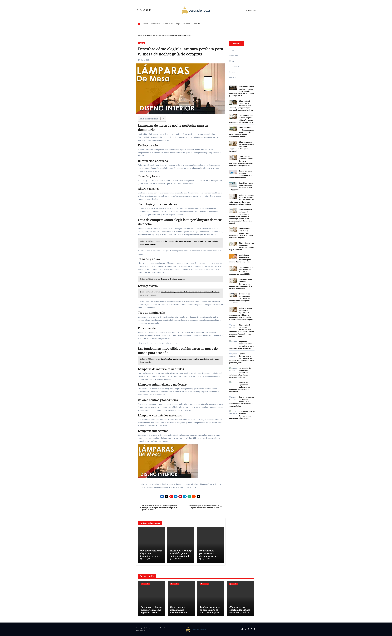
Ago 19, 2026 (176, 559)
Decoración (155, 24)
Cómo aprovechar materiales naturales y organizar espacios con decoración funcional (241, 146)
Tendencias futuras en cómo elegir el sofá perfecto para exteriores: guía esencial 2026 (210, 612)
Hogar (178, 24)
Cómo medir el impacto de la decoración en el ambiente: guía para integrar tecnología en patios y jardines (241, 105)
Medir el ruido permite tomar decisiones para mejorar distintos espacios (208, 556)
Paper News (164, 628)
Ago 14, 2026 (206, 559)
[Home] (139, 23)
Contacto (196, 24)
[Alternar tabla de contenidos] (161, 118)
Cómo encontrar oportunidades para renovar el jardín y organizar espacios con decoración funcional (241, 132)
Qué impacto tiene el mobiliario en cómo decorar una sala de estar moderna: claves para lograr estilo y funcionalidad (241, 199)
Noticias (186, 24)
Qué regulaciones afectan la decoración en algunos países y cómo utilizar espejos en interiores (240, 283)
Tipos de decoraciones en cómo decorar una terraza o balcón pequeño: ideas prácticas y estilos (241, 358)
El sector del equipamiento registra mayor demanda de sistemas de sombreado (239, 387)
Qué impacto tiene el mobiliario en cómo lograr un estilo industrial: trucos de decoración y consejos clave (241, 91)
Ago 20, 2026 (147, 559)
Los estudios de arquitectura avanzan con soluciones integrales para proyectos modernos (240, 372)
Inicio (145, 24)
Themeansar (140, 631)
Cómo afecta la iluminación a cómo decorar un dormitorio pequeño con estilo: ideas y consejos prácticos (241, 160)
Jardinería (233, 584)
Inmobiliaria (168, 24)
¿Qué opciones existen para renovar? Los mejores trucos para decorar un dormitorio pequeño (241, 233)
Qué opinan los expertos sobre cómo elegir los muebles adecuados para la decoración (239, 298)
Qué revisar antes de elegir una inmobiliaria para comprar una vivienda (151, 556)
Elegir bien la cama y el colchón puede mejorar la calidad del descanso (181, 554)
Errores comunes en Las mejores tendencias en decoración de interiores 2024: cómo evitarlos (241, 401)
